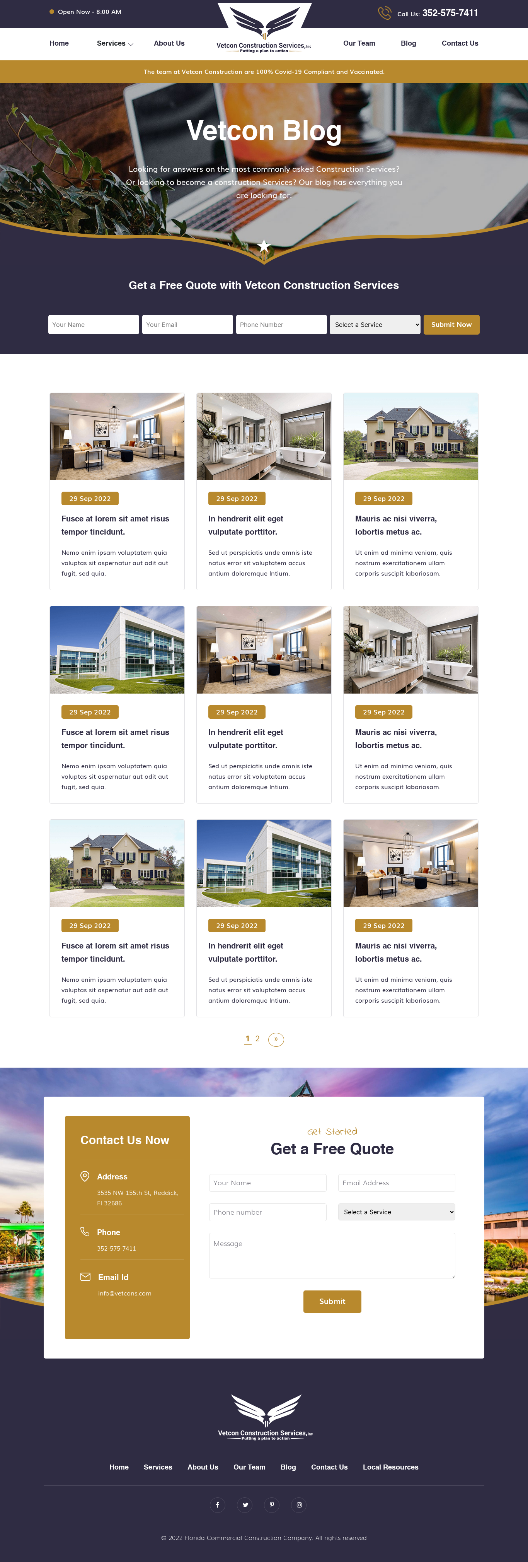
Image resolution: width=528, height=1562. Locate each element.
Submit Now (451, 324)
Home (59, 43)
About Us (169, 43)
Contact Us (460, 43)
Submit (332, 1300)
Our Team (359, 43)
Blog (408, 43)
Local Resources (391, 1467)
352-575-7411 (450, 14)
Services (158, 1467)
